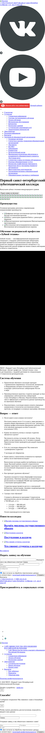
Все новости (4, 551)
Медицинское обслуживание (18, 122)
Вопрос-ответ (13, 667)
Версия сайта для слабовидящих (17, 105)
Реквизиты (12, 673)
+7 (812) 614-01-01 (6, 3)
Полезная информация (12, 133)
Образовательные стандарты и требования (23, 175)
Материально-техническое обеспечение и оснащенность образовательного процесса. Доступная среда (23, 156)
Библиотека (12, 124)
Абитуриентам (9, 131)
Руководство (12, 150)
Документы (12, 145)
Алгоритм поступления (16, 663)
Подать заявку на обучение (9, 193)
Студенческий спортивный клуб (20, 127)
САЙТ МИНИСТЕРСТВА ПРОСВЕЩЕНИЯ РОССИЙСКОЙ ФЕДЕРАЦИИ (20, 647)
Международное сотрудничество (20, 169)
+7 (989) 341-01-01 (20, 579)
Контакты (7, 135)
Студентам (8, 114)
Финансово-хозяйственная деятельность (22, 164)
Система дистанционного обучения (21, 118)
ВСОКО (11, 146)
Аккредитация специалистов (18, 129)
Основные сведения (15, 139)
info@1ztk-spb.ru (19, 3)
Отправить (40, 575)
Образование (13, 148)
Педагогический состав (16, 152)
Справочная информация (17, 116)
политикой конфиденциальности (24, 575)
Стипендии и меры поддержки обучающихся (24, 160)
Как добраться (13, 671)
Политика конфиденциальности (11, 678)
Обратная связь (13, 675)
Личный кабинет (36, 105)
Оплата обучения (14, 120)
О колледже (8, 112)
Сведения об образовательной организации (19, 137)
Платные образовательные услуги (20, 162)
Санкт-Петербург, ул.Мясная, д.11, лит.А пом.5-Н (19, 4)
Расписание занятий (15, 126)
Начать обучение (14, 665)
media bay (20, 687)
